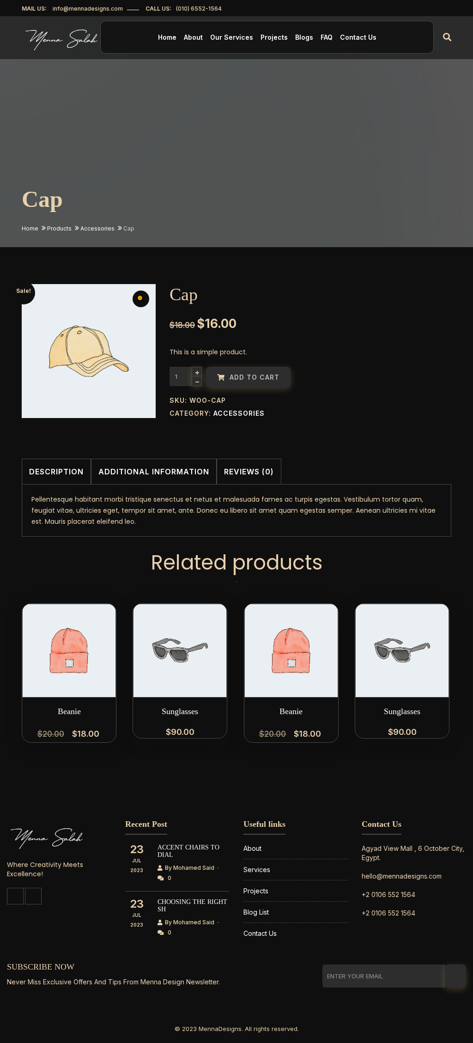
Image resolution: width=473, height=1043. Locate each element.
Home (167, 37)
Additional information (153, 471)
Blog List (256, 912)
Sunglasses (180, 711)
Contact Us (358, 37)
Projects (274, 37)
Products (59, 228)
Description (56, 471)
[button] (141, 299)
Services (256, 869)
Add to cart (253, 377)
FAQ (327, 37)
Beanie (69, 711)
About (193, 37)
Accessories (97, 228)
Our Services (231, 37)
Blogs (304, 37)
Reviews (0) (249, 471)
